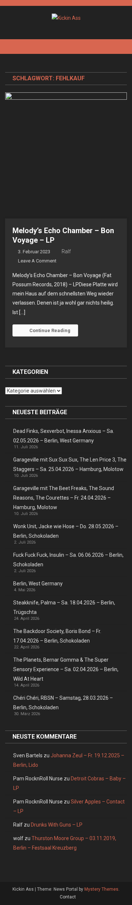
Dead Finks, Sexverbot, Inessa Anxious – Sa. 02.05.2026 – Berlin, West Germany (63, 436)
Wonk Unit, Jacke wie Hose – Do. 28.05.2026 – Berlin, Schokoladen (65, 531)
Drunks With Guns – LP (56, 825)
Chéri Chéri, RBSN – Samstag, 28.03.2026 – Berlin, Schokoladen (63, 702)
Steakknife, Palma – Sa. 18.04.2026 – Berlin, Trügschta (64, 607)
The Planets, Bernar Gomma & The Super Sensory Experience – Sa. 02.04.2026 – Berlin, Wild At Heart (65, 669)
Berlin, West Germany (38, 583)
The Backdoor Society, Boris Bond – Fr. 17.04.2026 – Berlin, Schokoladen (57, 636)
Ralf (66, 251)
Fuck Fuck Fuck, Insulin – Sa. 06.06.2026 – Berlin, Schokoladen (68, 559)
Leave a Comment (37, 261)
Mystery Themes (101, 889)
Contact (68, 897)
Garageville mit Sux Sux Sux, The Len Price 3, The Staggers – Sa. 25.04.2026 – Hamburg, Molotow (69, 464)
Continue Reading (49, 330)
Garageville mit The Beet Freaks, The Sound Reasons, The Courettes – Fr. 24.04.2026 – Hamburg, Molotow (63, 497)
